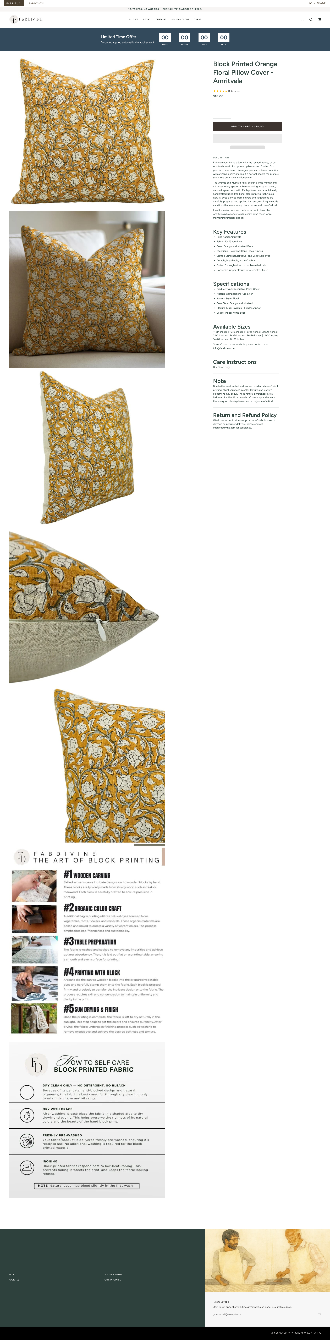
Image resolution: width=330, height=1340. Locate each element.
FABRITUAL (14, 3)
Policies (14, 1279)
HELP (11, 1274)
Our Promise (112, 1279)
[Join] (318, 1314)
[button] (133, 20)
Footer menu (113, 1274)
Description (221, 157)
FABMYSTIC (37, 3)
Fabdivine (280, 1333)
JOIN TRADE (317, 3)
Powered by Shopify (308, 1333)
